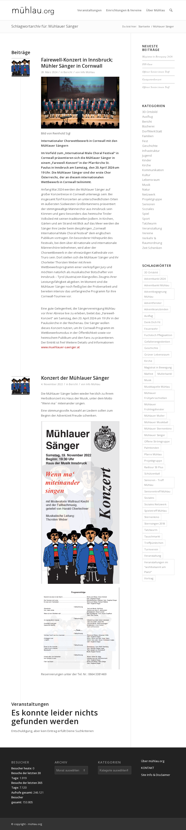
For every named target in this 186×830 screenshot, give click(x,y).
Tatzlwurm (149, 223)
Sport (146, 219)
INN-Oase (147, 64)
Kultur (146, 175)
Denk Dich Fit (152, 322)
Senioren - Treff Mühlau (154, 482)
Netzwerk (148, 194)
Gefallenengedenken (157, 341)
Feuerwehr (151, 328)
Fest (145, 141)
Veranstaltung (152, 228)
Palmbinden (151, 447)
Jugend (147, 155)
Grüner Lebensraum (156, 354)
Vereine (147, 233)
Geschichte (150, 146)
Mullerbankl (164, 373)
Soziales (148, 209)
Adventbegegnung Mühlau (155, 294)
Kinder (146, 160)
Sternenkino (151, 517)
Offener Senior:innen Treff (155, 71)
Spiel (145, 214)
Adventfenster (153, 303)
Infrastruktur (151, 151)
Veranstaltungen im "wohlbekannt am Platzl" (156, 567)
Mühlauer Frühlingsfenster (154, 407)
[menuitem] (89, 10)
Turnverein (151, 549)
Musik (146, 185)
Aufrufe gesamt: (22, 792)
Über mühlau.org (152, 761)
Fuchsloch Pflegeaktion (158, 335)
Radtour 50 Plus (153, 467)
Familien (148, 136)
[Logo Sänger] (20, 67)
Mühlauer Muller (154, 415)
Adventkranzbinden (156, 309)
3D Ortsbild (149, 112)
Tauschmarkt (152, 536)
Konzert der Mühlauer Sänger (75, 378)
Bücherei (148, 126)
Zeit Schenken (152, 248)
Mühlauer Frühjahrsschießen (155, 395)
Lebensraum (151, 180)
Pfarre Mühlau (153, 454)
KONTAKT (147, 768)
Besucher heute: (22, 768)
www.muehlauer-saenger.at (60, 347)
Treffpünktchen (153, 542)
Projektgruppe (152, 199)
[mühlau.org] (33, 10)
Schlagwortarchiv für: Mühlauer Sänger (44, 26)
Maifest (148, 373)
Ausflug (147, 116)
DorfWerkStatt (152, 131)
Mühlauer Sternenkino (158, 428)
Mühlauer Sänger (154, 435)
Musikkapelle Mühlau (157, 386)
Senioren (148, 204)
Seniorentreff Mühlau (157, 491)
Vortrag (148, 578)
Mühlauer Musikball (156, 422)
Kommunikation (153, 170)
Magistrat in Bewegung (158, 367)
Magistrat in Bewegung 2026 (157, 56)
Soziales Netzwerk (155, 504)
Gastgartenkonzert (151, 79)
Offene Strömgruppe (157, 441)
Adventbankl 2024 (155, 278)
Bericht (68, 72)
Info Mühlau (88, 72)
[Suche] (171, 10)
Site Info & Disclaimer (155, 775)
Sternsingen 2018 (154, 523)
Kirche (146, 165)
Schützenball (152, 473)
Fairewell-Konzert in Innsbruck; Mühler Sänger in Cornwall (77, 63)
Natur (146, 189)
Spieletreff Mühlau (155, 510)
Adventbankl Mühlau (156, 285)
